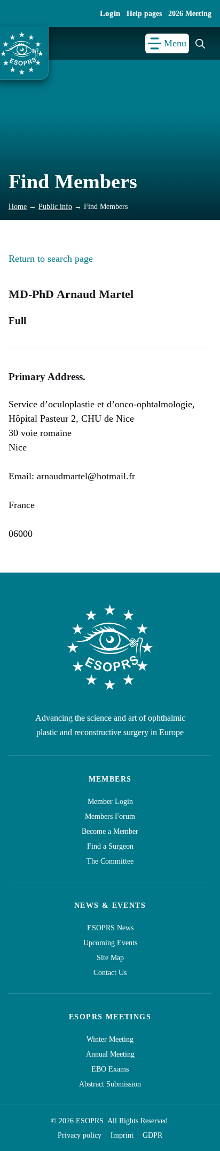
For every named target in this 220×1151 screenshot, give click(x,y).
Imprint (122, 1135)
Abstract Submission (110, 1084)
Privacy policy (79, 1135)
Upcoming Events (110, 943)
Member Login (110, 802)
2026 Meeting (189, 14)
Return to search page (51, 258)
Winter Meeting (110, 1039)
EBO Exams (110, 1069)
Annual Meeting (110, 1054)
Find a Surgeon (110, 846)
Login (110, 13)
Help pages (144, 14)
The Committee (110, 861)
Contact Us (110, 973)
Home (18, 207)
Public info (55, 207)
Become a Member (110, 831)
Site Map (110, 958)
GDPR (152, 1135)
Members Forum (110, 816)
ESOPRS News (110, 928)
